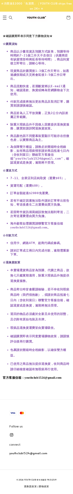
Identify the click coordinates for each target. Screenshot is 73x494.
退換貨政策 (30, 486)
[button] (5, 18)
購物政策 (44, 486)
